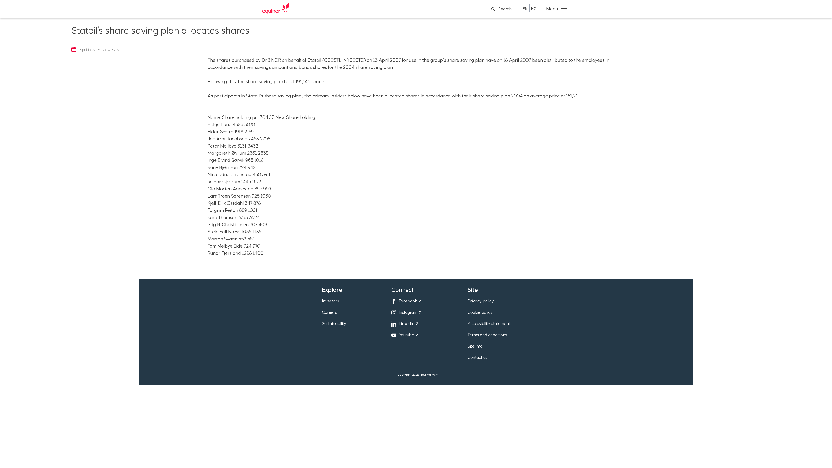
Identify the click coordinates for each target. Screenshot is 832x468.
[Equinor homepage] (275, 9)
